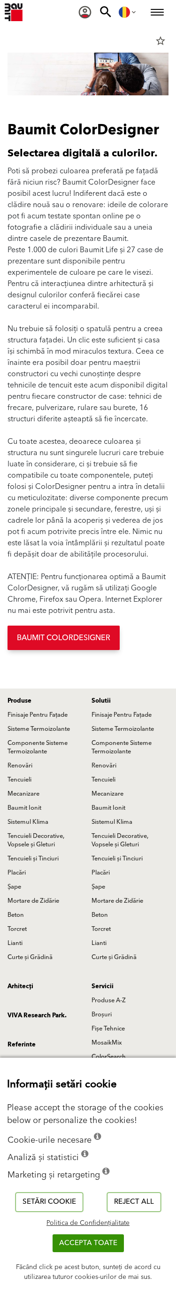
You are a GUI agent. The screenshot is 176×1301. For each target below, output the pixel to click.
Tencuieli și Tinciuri (33, 858)
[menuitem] (85, 12)
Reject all (134, 1201)
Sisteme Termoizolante (39, 729)
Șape (14, 887)
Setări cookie (49, 1201)
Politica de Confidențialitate (88, 1223)
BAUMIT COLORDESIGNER (63, 637)
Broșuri (102, 1014)
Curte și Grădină (30, 957)
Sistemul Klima (28, 822)
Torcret (17, 929)
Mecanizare (23, 794)
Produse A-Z (109, 1000)
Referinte (22, 1044)
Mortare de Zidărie (33, 901)
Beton (16, 915)
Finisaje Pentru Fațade (38, 715)
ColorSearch (109, 1057)
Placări (17, 872)
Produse (19, 701)
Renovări (20, 765)
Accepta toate (88, 1243)
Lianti (15, 943)
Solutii (101, 701)
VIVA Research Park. (37, 1015)
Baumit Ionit (24, 808)
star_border (160, 40)
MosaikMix (107, 1043)
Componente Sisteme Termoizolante (38, 747)
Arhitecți (20, 986)
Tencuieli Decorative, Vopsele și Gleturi (36, 840)
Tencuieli (19, 779)
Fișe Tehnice (108, 1028)
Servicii (103, 986)
